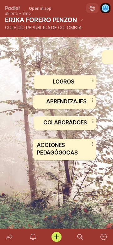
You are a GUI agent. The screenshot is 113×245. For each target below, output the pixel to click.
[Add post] (56, 237)
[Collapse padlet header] (81, 20)
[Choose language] (92, 8)
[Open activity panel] (33, 237)
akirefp (11, 13)
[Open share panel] (9, 237)
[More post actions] (88, 146)
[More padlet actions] (104, 237)
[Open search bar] (80, 237)
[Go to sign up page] (105, 8)
